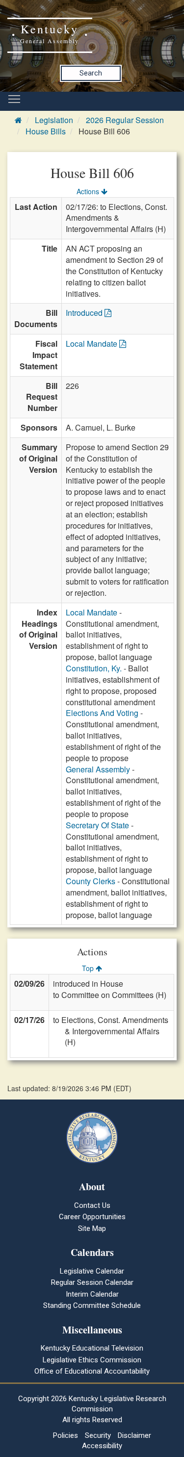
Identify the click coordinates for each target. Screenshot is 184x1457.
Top (89, 968)
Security (98, 1435)
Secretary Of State (97, 825)
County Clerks (90, 881)
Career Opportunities (92, 1216)
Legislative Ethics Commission (92, 1359)
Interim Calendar (92, 1294)
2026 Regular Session (125, 120)
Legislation (54, 120)
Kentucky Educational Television (92, 1348)
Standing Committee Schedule (92, 1305)
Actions (89, 191)
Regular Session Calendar (92, 1282)
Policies (65, 1435)
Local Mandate (92, 343)
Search (90, 73)
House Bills (46, 131)
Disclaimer (134, 1435)
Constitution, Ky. (94, 668)
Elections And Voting (102, 712)
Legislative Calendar (92, 1271)
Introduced (85, 312)
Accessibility (102, 1445)
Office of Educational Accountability (92, 1371)
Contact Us (92, 1205)
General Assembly (98, 769)
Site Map (92, 1228)
